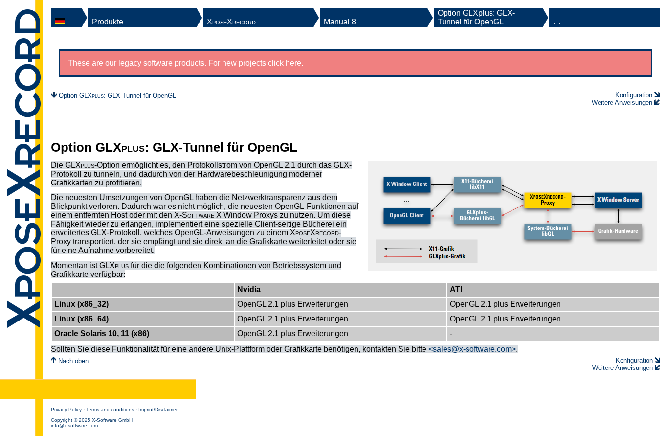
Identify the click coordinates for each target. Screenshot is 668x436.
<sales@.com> (472, 349)
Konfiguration (633, 95)
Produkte (107, 22)
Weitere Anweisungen (622, 102)
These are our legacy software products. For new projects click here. (185, 63)
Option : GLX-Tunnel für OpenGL (117, 95)
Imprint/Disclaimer (158, 409)
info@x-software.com (74, 425)
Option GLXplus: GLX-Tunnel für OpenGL (476, 17)
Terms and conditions (110, 409)
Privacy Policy (66, 409)
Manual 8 (340, 22)
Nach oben (72, 361)
